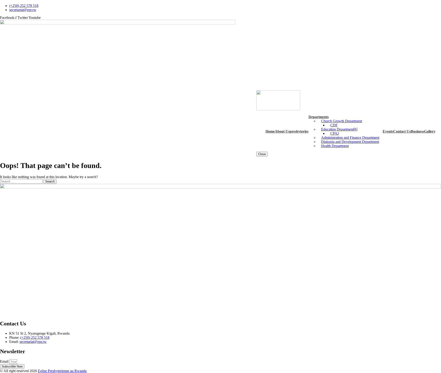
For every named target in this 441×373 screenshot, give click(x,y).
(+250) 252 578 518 (34, 337)
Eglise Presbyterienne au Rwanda (62, 371)
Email (4, 361)
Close (262, 154)
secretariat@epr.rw (33, 342)
